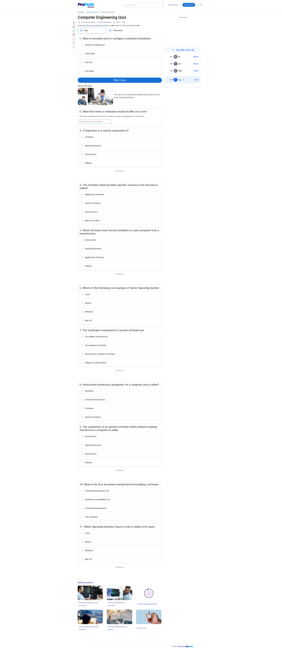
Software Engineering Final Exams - (117, 628)
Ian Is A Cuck (141, 628)
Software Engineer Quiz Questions (116, 604)
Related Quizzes (85, 582)
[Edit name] (183, 80)
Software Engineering (104, 22)
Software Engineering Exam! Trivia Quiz (89, 628)
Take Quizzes (173, 5)
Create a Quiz (189, 5)
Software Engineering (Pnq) (147, 604)
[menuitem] (173, 5)
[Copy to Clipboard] (74, 43)
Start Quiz (120, 80)
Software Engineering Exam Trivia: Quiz (88, 604)
